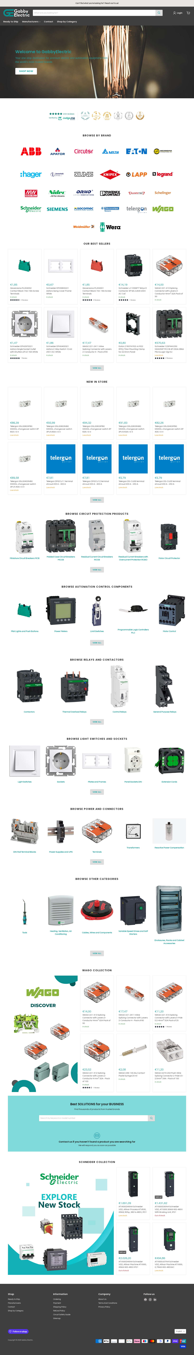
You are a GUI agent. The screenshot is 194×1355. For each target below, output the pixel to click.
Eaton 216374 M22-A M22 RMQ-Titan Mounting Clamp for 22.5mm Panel (132, 349)
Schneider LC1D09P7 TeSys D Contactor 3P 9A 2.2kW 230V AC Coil (133, 291)
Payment (57, 1303)
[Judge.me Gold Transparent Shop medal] (96, 116)
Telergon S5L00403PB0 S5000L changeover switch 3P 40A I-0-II (169, 429)
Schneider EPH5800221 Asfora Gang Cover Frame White (58, 291)
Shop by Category (67, 21)
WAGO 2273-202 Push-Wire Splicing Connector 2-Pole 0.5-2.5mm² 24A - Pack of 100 (169, 1076)
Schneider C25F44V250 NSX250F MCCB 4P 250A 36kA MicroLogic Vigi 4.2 (169, 349)
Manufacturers (30, 21)
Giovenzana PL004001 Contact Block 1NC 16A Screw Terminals (96, 291)
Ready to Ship (10, 21)
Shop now (26, 71)
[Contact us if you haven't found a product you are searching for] (97, 1140)
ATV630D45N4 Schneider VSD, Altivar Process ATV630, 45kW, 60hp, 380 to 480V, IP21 (133, 1209)
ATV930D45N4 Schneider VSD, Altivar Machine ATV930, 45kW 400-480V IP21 (133, 1264)
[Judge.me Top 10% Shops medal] (140, 116)
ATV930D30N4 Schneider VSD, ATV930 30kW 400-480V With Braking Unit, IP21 (169, 1209)
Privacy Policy (104, 1307)
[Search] (159, 13)
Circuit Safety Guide (61, 1315)
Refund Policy (59, 1311)
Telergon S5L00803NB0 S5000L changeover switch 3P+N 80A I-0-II (59, 429)
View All (97, 368)
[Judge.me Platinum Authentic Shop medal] (85, 116)
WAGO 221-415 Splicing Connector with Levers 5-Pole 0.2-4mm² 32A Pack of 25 (168, 1018)
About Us (102, 1299)
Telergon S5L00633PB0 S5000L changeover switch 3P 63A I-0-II (96, 429)
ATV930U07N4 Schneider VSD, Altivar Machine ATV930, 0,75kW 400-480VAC (169, 1264)
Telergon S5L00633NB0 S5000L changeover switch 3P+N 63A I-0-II (131, 429)
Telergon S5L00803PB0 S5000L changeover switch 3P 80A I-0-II (24, 429)
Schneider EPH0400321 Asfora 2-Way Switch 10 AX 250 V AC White (59, 349)
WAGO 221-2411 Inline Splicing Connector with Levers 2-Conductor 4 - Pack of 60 (97, 349)
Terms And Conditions (107, 1303)
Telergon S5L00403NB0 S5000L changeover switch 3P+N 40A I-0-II (23, 484)
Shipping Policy (59, 1307)
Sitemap (57, 1318)
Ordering (57, 1299)
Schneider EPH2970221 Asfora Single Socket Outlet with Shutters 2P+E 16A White (24, 349)
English (179, 1331)
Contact (48, 21)
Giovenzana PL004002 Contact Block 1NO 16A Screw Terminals (24, 291)
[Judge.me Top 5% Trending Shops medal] (129, 116)
